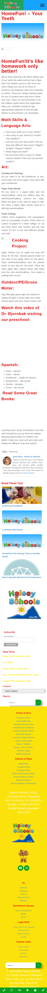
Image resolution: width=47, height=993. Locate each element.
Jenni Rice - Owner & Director (26, 457)
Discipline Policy (23, 767)
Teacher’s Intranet (23, 947)
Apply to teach (23, 956)
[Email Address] (20, 990)
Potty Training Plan (23, 780)
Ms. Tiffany (8, 662)
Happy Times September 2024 (17, 681)
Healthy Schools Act (23, 933)
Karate (23, 914)
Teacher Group (23, 950)
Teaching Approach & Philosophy (23, 783)
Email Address (9, 636)
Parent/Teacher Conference (23, 728)
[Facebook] (20, 868)
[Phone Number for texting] (12, 990)
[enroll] (43, 990)
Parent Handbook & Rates (23, 731)
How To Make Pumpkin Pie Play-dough (21, 675)
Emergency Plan (23, 770)
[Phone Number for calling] (4, 990)
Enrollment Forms (23, 718)
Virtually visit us (23, 897)
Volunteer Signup (23, 751)
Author (5, 451)
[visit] (35, 990)
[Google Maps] (27, 990)
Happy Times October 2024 (15, 669)
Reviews (23, 901)
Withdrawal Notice (23, 754)
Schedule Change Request (23, 737)
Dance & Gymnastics (23, 911)
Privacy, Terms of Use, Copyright (23, 927)
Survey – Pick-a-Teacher (23, 747)
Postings (23, 937)
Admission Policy (23, 930)
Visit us (23, 894)
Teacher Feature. (28, 473)
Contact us (23, 891)
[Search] (38, 702)
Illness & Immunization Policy (23, 774)
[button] (42, 5)
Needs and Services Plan (23, 724)
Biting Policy (23, 764)
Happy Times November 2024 (16, 656)
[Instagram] (26, 868)
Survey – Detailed (23, 744)
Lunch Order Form (24, 721)
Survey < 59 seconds (23, 741)
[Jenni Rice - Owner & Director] (7, 464)
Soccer (23, 917)
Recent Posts (13, 451)
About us (23, 888)
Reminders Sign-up (23, 734)
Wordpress (23, 953)
